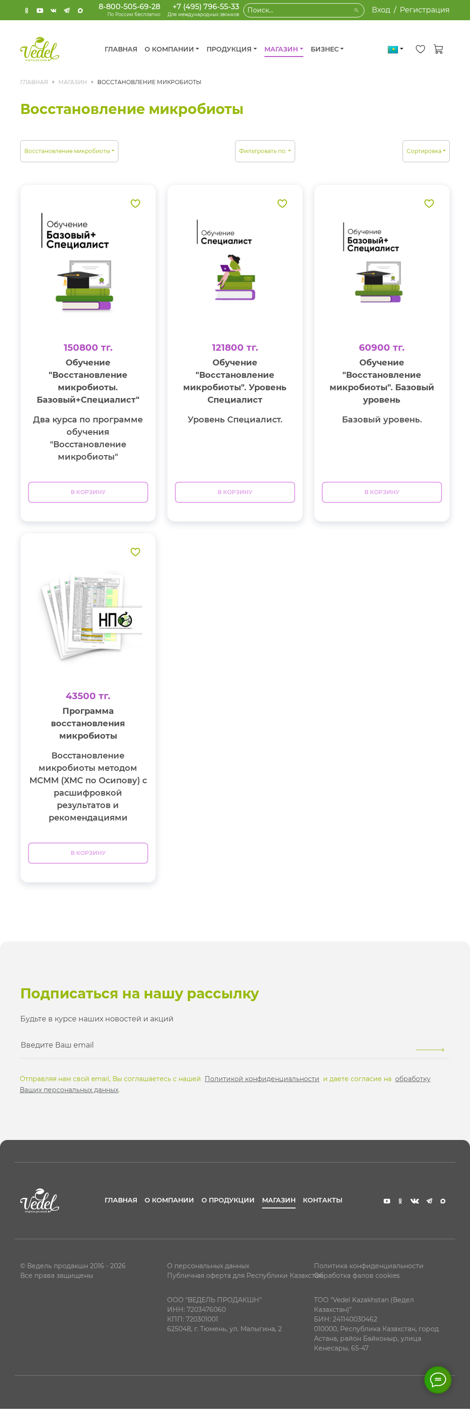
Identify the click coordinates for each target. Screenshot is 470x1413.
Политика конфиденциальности (369, 1266)
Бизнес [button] (325, 49)
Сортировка (424, 151)
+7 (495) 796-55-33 (206, 6)
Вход (381, 10)
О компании (169, 1200)
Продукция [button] (229, 49)
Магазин (72, 82)
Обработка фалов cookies (357, 1275)
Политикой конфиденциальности (262, 1079)
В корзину (88, 492)
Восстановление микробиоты (67, 151)
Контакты (322, 1200)
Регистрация (425, 10)
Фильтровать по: (263, 151)
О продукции (228, 1200)
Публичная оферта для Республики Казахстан (245, 1275)
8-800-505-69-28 (129, 6)
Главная (121, 49)
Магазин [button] (281, 49)
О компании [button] (169, 49)
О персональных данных (208, 1266)
